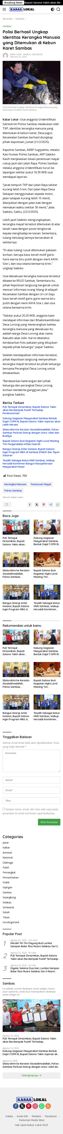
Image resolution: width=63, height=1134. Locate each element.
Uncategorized (11, 922)
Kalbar (6, 847)
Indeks (9, 1116)
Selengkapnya (30, 1075)
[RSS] (48, 1106)
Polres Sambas (13, 490)
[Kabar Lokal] (21, 9)
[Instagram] (35, 1106)
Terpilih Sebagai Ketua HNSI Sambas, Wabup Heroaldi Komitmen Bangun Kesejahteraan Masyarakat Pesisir (29, 463)
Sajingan (7, 887)
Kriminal (7, 852)
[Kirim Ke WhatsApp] (57, 504)
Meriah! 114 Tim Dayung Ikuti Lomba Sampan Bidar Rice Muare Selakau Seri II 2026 (34, 945)
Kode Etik (22, 1116)
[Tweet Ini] (36, 504)
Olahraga (8, 862)
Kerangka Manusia (15, 484)
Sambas (7, 26)
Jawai (6, 842)
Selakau (7, 902)
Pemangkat (9, 872)
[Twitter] (22, 1106)
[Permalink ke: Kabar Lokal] (5, 55)
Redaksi (36, 1116)
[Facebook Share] (29, 504)
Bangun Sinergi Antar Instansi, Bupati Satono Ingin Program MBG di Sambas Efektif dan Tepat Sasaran (31, 452)
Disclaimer (51, 1116)
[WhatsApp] (41, 1106)
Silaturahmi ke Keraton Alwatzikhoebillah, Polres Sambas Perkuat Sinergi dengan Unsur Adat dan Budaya (31, 432)
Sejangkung (9, 897)
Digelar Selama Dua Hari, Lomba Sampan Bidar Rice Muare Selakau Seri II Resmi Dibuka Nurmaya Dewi (34, 970)
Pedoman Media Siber (32, 1120)
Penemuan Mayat (41, 484)
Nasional (8, 857)
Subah (6, 912)
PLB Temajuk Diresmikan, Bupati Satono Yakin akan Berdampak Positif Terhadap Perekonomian (29, 410)
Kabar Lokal (15, 54)
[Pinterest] (28, 1106)
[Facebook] (16, 1106)
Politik (6, 882)
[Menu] (5, 9)
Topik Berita (37, 54)
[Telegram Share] (50, 504)
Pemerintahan (11, 877)
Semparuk (8, 907)
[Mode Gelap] (53, 9)
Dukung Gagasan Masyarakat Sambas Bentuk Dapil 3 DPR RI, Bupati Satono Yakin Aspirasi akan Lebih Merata (31, 421)
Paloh (6, 867)
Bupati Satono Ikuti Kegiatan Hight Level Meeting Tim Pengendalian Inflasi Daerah (31, 442)
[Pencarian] (58, 9)
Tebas (6, 917)
